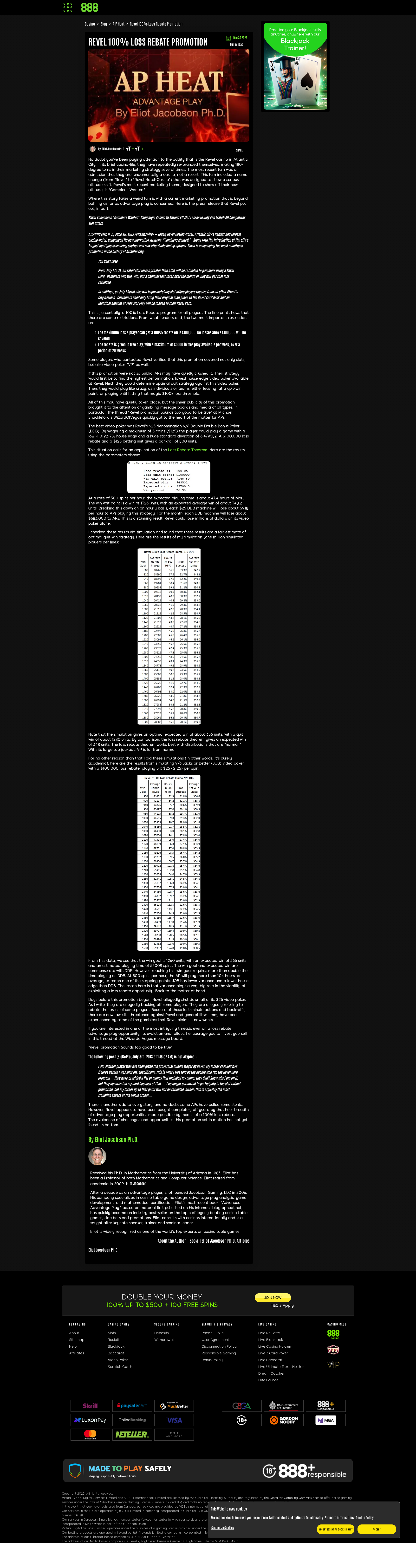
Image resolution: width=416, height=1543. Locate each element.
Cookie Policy (365, 1517)
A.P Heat (118, 23)
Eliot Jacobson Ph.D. (113, 149)
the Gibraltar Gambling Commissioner (291, 1498)
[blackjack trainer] (295, 107)
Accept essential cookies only (336, 1529)
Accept (377, 1529)
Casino (90, 23)
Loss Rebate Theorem (187, 450)
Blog (103, 23)
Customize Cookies (222, 1527)
